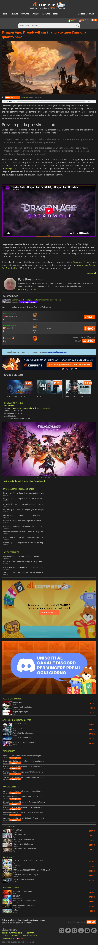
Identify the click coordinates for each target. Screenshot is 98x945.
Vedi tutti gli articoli (27, 289)
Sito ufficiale (9, 405)
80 (5, 341)
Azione (16, 408)
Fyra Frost (24, 97)
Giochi (4, 14)
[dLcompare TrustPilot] (80, 931)
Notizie (55, 14)
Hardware (45, 14)
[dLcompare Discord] (93, 931)
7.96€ (89, 317)
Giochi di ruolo (35, 408)
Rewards (35, 14)
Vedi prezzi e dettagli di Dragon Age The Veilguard (24, 481)
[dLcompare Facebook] (67, 931)
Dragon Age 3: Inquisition (84, 262)
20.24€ (88, 341)
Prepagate (14, 14)
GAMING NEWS (12, 97)
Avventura (23, 408)
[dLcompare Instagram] (74, 931)
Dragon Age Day (9, 168)
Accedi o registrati (86, 14)
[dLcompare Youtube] (87, 931)
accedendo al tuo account (56, 352)
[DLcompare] (9, 929)
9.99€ (89, 328)
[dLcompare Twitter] (61, 931)
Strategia (45, 408)
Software (25, 14)
